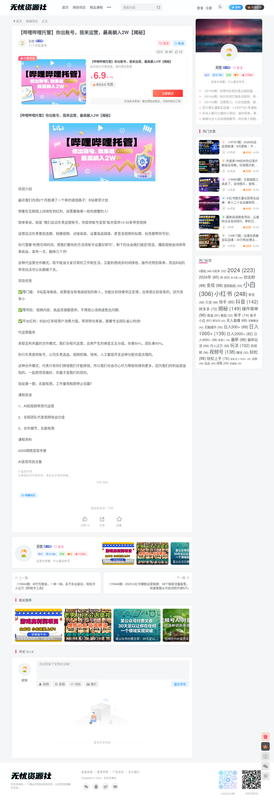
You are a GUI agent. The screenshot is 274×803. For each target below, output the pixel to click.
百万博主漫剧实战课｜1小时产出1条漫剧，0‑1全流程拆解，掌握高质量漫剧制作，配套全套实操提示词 (231, 107)
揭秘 (229, 308)
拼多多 (208, 308)
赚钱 (242, 352)
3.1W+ (52, 554)
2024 (241, 270)
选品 (210, 363)
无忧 (31, 41)
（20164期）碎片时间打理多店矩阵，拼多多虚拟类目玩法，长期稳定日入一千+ (231, 96)
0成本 (219, 271)
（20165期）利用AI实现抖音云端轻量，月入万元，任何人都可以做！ (231, 91)
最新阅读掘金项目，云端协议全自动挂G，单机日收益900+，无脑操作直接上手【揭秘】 (240, 223)
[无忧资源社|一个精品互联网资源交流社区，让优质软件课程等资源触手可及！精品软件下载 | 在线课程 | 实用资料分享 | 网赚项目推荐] (31, 776)
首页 (65, 7)
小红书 (230, 293)
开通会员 (256, 7)
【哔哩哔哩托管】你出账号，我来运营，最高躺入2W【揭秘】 (83, 32)
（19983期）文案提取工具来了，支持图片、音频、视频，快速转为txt (240, 183)
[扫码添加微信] (265, 766)
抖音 (246, 301)
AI (225, 277)
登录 (200, 8)
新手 (241, 315)
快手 (227, 302)
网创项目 (79, 7)
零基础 (236, 363)
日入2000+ (240, 333)
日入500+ (236, 326)
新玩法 (219, 320)
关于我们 (133, 772)
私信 (181, 43)
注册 (209, 8)
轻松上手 (218, 358)
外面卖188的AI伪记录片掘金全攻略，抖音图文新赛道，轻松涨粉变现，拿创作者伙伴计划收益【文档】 (240, 166)
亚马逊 (237, 277)
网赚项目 (32, 21)
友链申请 (86, 772)
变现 (215, 285)
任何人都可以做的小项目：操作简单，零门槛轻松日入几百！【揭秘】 (231, 113)
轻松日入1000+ (240, 359)
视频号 (222, 351)
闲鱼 (222, 363)
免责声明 (102, 772)
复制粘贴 (233, 285)
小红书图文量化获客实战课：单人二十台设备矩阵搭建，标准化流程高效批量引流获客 (240, 204)
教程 (227, 315)
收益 (213, 315)
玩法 (240, 345)
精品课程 (96, 7)
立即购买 (168, 93)
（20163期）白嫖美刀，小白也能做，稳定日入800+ (231, 102)
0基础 (205, 271)
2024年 (209, 277)
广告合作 (118, 772)
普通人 (224, 340)
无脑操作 (213, 327)
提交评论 (180, 684)
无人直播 (236, 320)
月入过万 (219, 345)
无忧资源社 (110, 778)
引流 (211, 302)
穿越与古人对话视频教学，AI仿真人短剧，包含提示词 (231, 118)
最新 (239, 339)
